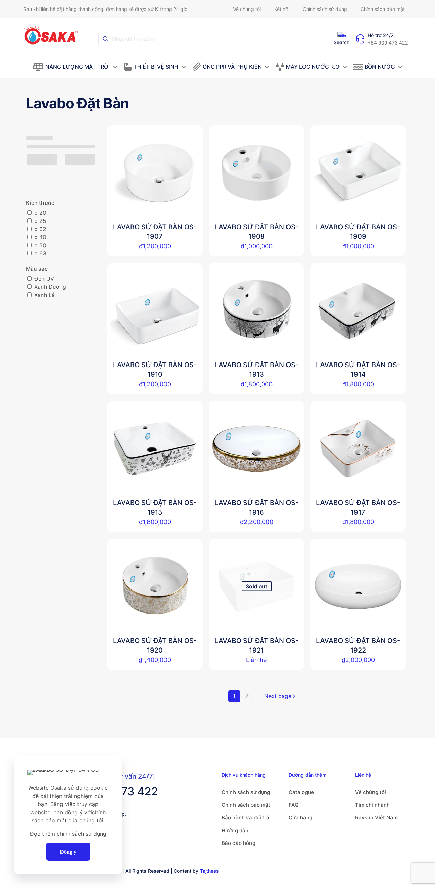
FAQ (294, 805)
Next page (277, 696)
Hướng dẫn (235, 830)
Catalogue (301, 792)
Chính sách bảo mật (246, 805)
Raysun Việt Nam (376, 817)
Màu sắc (37, 268)
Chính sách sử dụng (246, 792)
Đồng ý (68, 852)
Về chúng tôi (370, 792)
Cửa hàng (300, 817)
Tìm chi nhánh (372, 805)
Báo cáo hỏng (238, 843)
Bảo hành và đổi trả (245, 817)
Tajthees (209, 871)
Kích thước (40, 202)
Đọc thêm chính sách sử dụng (68, 833)
